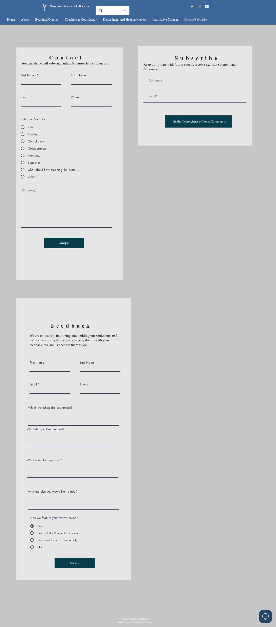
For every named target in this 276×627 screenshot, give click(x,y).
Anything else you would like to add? (52, 491)
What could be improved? (44, 459)
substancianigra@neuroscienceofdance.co (79, 63)
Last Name (78, 75)
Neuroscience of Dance (62, 7)
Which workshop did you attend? (50, 407)
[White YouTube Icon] (207, 6)
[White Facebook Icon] (192, 6)
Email (24, 97)
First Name (28, 75)
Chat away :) (29, 189)
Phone (75, 97)
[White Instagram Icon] (199, 6)
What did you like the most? (45, 429)
